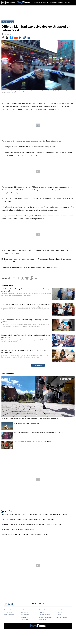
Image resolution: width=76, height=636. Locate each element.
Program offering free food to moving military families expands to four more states (25, 336)
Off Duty (67, 2)
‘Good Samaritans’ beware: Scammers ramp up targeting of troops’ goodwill (24, 320)
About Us (59, 612)
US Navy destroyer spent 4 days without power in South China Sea (24, 534)
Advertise (42, 612)
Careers (59, 615)
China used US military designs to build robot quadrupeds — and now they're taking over (29, 419)
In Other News (7, 285)
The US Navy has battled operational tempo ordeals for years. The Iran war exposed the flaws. (34, 514)
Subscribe (24, 612)
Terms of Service (9, 615)
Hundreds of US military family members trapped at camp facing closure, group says (31, 524)
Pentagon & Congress (56, 2)
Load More (38, 365)
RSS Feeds (24, 617)
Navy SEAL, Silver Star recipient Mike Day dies (17, 529)
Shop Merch (25, 619)
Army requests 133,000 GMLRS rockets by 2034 (26, 423)
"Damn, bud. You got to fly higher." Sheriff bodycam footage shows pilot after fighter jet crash (38, 432)
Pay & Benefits (35, 2)
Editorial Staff (43, 619)
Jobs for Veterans (62, 617)
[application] (38, 396)
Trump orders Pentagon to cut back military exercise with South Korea (33, 442)
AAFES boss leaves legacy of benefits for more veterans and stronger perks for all (25, 290)
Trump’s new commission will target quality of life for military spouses (25, 304)
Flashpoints (44, 2)
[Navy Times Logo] (23, 2)
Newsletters (25, 615)
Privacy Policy (8, 612)
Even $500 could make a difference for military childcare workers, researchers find (24, 351)
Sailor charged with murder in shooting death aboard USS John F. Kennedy (27, 519)
